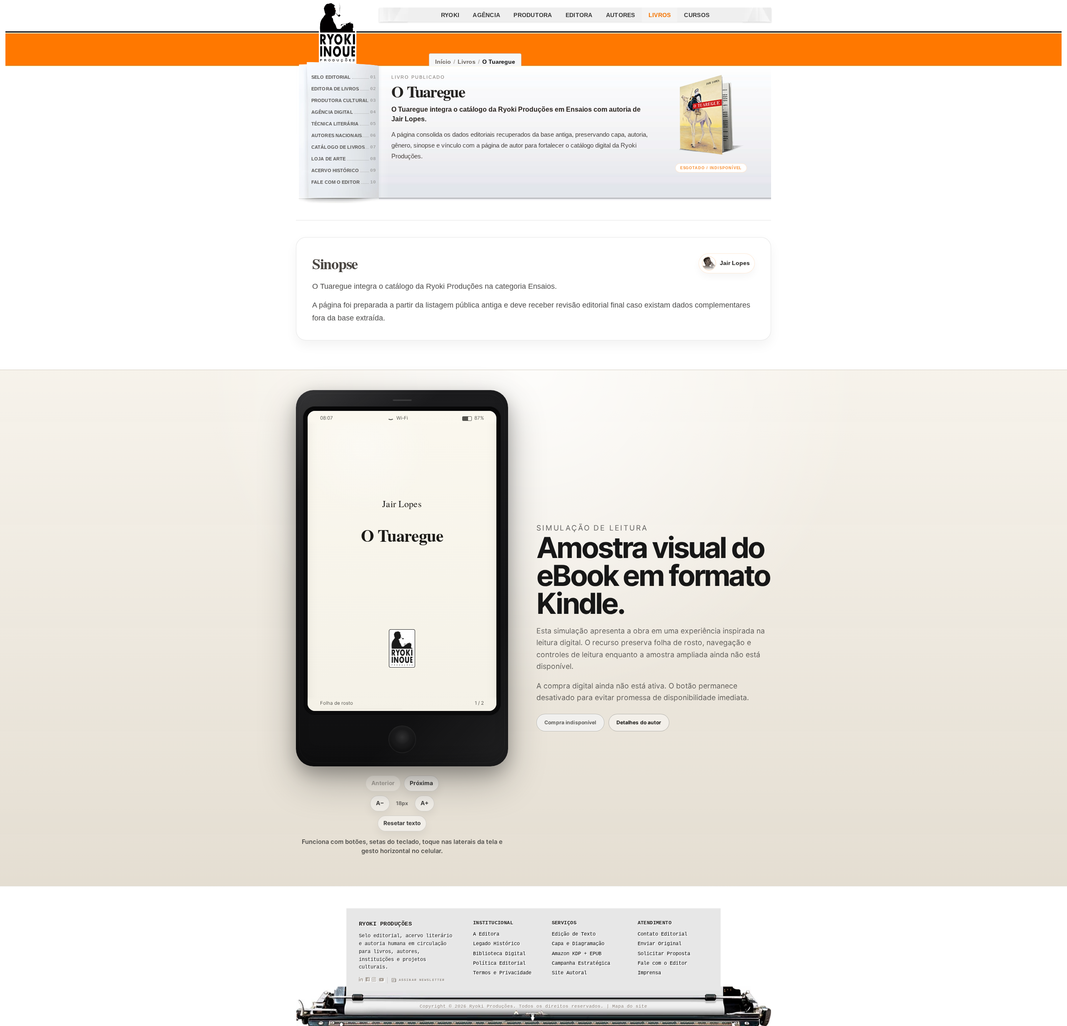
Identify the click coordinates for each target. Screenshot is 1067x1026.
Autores (620, 15)
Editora (579, 15)
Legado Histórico (496, 944)
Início (443, 62)
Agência (486, 15)
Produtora (532, 15)
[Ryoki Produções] (337, 33)
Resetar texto (402, 823)
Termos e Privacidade (502, 973)
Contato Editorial (662, 934)
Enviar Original (659, 944)
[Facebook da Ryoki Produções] (368, 980)
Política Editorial (499, 963)
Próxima (421, 783)
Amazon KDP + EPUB (576, 954)
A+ (424, 803)
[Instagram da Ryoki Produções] (374, 980)
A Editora (486, 934)
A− (380, 803)
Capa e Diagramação (578, 944)
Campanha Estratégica (581, 963)
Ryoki (450, 15)
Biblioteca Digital (499, 954)
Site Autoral (569, 973)
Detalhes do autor (638, 722)
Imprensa (649, 973)
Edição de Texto (574, 934)
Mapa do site (629, 1006)
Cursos (696, 15)
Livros (660, 15)
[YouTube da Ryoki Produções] (381, 980)
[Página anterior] (328, 561)
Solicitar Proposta (664, 954)
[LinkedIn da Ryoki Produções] (361, 980)
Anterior (383, 783)
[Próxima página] (476, 561)
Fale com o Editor (662, 963)
